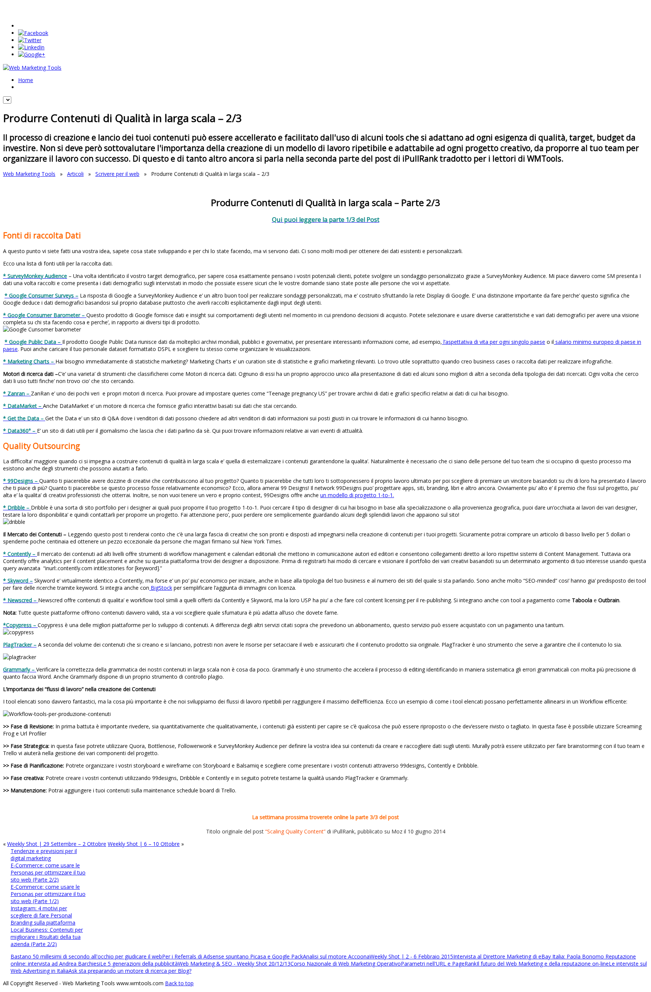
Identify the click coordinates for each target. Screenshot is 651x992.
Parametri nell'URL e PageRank (439, 963)
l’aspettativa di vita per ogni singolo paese (493, 341)
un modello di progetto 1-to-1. (357, 495)
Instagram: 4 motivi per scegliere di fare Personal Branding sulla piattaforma (43, 915)
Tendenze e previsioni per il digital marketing (44, 854)
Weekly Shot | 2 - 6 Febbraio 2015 (411, 956)
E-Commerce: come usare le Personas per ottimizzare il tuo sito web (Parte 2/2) (48, 872)
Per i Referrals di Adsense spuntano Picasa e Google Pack (232, 956)
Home (25, 80)
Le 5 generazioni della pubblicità (139, 963)
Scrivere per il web (117, 173)
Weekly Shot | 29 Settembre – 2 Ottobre (56, 843)
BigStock (160, 587)
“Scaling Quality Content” (295, 831)
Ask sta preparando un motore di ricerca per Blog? (130, 970)
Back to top (179, 983)
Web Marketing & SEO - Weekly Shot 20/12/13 (234, 963)
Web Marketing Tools (29, 173)
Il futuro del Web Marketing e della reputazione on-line (543, 963)
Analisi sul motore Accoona (336, 956)
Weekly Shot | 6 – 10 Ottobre (144, 843)
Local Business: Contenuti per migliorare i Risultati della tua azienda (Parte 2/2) (47, 937)
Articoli (75, 173)
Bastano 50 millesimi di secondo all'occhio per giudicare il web (86, 956)
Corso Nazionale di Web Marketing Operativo (345, 963)
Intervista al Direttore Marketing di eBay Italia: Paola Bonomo (529, 956)
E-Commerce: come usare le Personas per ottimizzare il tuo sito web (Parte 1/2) (48, 894)
